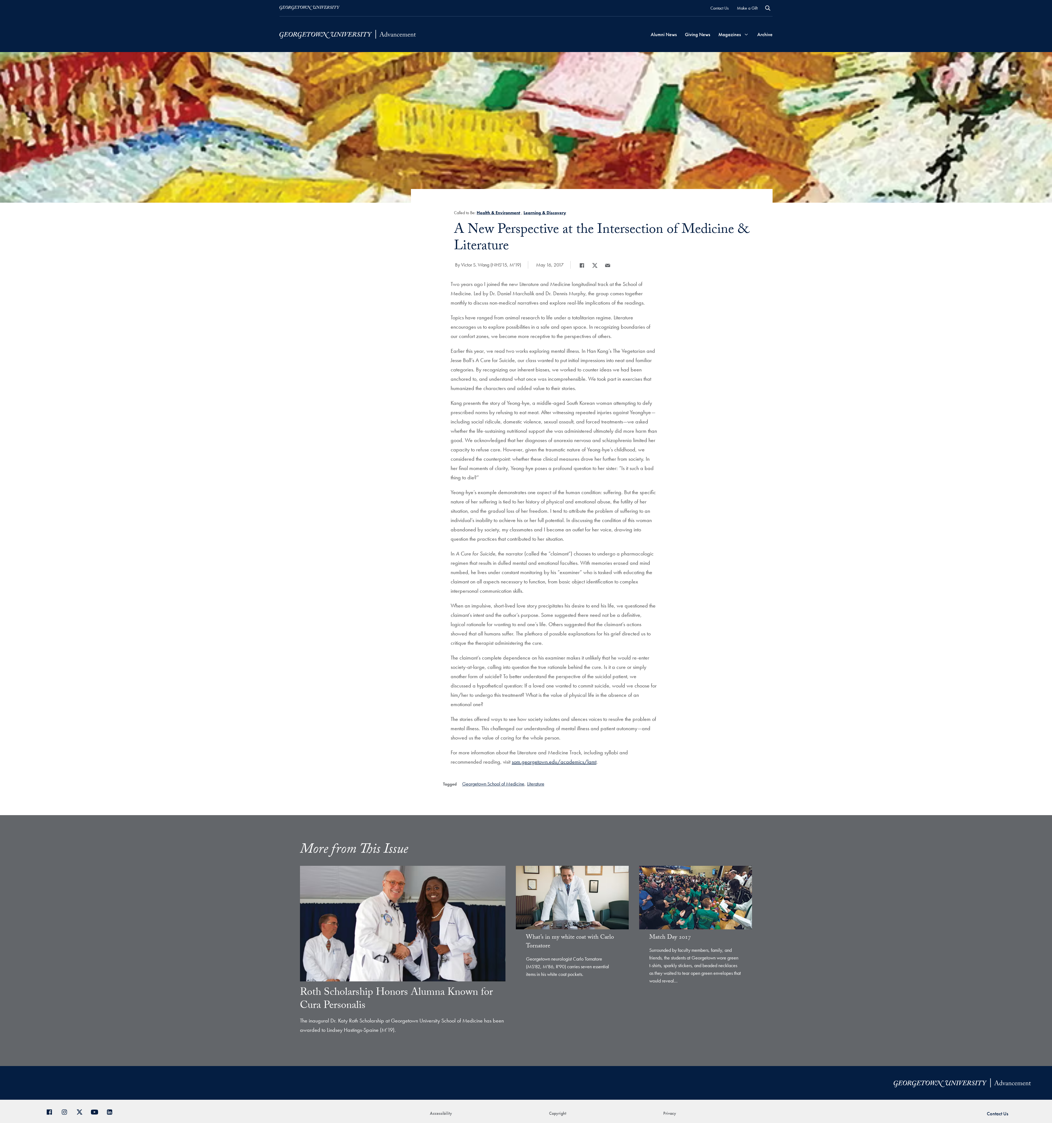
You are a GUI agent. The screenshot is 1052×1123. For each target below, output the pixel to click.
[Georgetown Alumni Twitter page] (81, 1111)
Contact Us (719, 8)
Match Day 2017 (670, 938)
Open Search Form (768, 8)
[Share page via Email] (607, 265)
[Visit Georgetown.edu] (309, 8)
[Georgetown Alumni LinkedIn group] (111, 1111)
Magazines (729, 34)
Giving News (697, 34)
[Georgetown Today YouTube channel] (96, 1111)
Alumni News (664, 34)
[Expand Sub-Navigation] (746, 34)
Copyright (557, 1113)
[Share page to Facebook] (582, 265)
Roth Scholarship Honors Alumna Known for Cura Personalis (396, 999)
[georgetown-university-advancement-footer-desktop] (347, 34)
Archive (765, 34)
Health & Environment (498, 213)
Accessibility (441, 1113)
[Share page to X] (594, 265)
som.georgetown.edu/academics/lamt (554, 761)
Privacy (669, 1113)
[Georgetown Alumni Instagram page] (66, 1111)
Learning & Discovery (545, 213)
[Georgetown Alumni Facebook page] (51, 1111)
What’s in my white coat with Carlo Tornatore (570, 942)
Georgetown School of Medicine (493, 784)
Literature (535, 784)
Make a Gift (747, 8)
